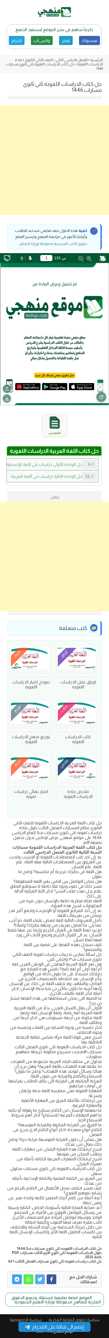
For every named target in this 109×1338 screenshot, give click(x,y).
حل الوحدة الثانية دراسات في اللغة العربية (52, 476)
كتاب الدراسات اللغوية (78, 739)
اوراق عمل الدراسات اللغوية (78, 684)
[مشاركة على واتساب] (28, 1279)
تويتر (66, 40)
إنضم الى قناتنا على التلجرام (58, 1327)
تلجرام (17, 40)
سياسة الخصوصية (26, 1319)
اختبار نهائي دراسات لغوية (31, 794)
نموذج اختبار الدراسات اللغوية (31, 684)
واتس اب (42, 40)
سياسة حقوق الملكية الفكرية (74, 1319)
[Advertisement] (54, 160)
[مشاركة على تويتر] (40, 1279)
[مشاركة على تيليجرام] (17, 1279)
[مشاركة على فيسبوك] (51, 1279)
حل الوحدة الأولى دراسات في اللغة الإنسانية (50, 464)
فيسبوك (89, 40)
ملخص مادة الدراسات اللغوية (78, 794)
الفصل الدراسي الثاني (71, 60)
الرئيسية (96, 60)
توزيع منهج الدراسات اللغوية (31, 739)
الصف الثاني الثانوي (39, 60)
